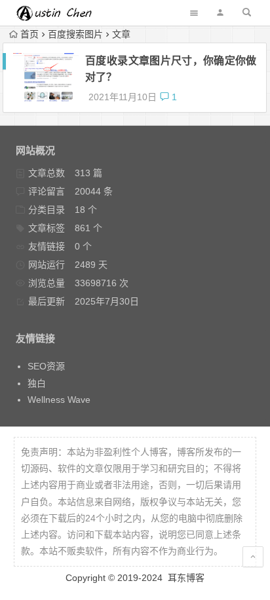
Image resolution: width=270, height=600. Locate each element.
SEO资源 (46, 366)
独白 (37, 383)
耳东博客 (186, 577)
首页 (29, 34)
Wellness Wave (59, 399)
